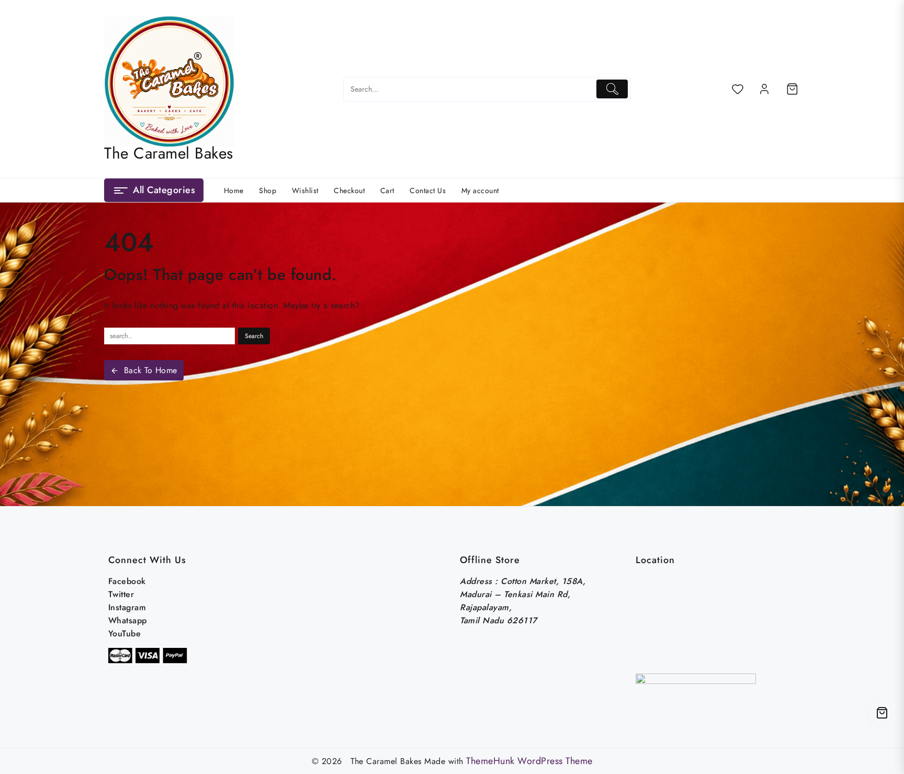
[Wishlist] (737, 89)
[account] (764, 89)
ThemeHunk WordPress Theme (529, 761)
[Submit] (612, 89)
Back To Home (150, 370)
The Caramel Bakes (168, 153)
